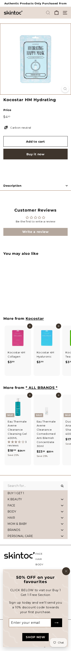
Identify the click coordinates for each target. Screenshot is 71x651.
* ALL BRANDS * (42, 387)
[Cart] (56, 13)
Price (7, 110)
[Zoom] (65, 88)
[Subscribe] (56, 622)
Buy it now (35, 154)
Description (12, 185)
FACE (39, 553)
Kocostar (35, 318)
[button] (16, 441)
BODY (39, 564)
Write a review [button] (35, 232)
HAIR (39, 559)
